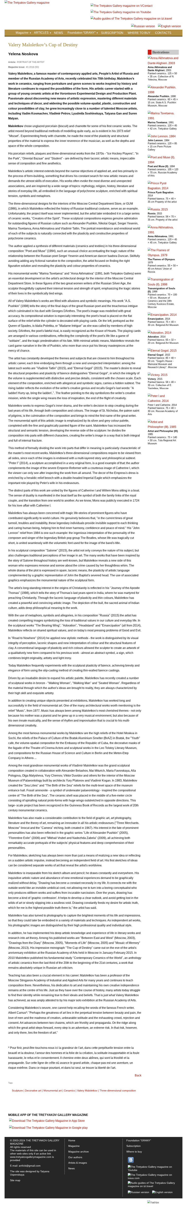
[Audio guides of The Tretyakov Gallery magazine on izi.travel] (131, 18)
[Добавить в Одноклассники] (124, 1113)
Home (71, 1140)
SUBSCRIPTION (112, 32)
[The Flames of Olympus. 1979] (163, 255)
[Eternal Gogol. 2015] (162, 350)
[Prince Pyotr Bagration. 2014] (163, 188)
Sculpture (17, 1090)
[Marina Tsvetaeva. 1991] (163, 118)
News (71, 1168)
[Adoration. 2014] (159, 332)
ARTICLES (41, 32)
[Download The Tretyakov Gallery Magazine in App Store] (47, 1120)
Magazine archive (78, 1151)
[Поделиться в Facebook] (96, 1113)
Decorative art (33, 1090)
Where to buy (134, 1151)
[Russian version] (143, 26)
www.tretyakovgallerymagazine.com (30, 1156)
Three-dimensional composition (118, 1090)
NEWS (58, 32)
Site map (15, 1180)
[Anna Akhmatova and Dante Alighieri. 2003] (163, 63)
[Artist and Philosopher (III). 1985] (163, 426)
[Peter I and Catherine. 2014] (163, 400)
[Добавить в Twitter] (103, 1113)
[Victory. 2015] (157, 374)
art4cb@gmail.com (30, 1165)
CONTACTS (163, 32)
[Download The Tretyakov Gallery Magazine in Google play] (48, 1127)
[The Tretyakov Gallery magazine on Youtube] (121, 12)
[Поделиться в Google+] (117, 1113)
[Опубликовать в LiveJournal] (131, 1113)
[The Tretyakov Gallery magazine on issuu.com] (151, 1178)
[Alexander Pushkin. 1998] (163, 92)
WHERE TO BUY (139, 32)
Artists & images (77, 1162)
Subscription (133, 1145)
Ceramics (69, 1090)
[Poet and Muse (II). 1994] (163, 162)
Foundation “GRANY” (82, 32)
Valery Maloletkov (87, 1090)
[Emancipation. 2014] (162, 314)
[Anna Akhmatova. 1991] (163, 232)
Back (138, 1075)
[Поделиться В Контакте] (110, 1113)
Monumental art (52, 1090)
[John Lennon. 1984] (162, 136)
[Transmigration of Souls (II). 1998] (163, 284)
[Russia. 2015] (158, 209)
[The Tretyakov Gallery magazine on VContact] (121, 5)
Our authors (75, 1157)
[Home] (27, 2)
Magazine (22, 32)
